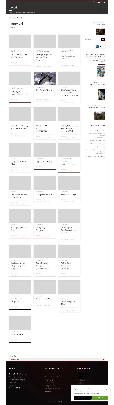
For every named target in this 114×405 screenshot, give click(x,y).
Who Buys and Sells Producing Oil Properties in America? (69, 93)
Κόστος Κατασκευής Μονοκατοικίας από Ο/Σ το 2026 (95, 150)
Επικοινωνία (48, 391)
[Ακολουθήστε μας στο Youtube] (99, 2)
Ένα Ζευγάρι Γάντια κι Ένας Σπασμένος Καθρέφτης (95, 134)
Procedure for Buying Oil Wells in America (19, 127)
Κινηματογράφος (49, 380)
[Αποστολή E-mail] (104, 2)
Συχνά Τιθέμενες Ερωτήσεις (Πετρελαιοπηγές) (42, 266)
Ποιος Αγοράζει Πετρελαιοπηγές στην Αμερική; (68, 230)
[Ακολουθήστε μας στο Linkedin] (96, 2)
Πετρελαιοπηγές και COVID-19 (68, 57)
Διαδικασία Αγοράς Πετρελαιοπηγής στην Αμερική (19, 266)
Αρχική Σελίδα (12, 18)
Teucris (15, 62)
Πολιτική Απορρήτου (83, 374)
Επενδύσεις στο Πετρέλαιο (16, 300)
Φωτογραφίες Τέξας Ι (68, 194)
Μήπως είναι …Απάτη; (44, 161)
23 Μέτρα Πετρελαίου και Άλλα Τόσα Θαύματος (44, 57)
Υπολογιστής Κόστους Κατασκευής (54, 377)
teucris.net (80, 383)
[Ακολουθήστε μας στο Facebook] (93, 2)
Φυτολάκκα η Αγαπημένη (92, 156)
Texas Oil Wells (17, 334)
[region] (90, 393)
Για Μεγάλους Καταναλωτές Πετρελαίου (66, 266)
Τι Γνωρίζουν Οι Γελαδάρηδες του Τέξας (19, 92)
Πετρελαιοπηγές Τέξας (44, 298)
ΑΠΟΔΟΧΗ (100, 397)
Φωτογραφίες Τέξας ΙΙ (44, 194)
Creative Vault (49, 383)
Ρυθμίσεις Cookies (82, 397)
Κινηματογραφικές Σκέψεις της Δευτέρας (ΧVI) (95, 144)
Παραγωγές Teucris (50, 386)
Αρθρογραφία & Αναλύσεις (52, 388)
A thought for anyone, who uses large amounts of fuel (69, 128)
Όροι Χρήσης (81, 380)
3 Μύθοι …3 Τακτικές (68, 164)
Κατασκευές (48, 374)
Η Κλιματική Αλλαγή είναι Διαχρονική (19, 55)
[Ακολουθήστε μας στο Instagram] (101, 2)
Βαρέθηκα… (92, 140)
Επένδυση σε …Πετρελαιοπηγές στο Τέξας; (68, 301)
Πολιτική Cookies (82, 377)
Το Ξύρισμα (92, 130)
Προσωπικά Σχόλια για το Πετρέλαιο (19, 195)
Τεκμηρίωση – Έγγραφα (41, 228)
